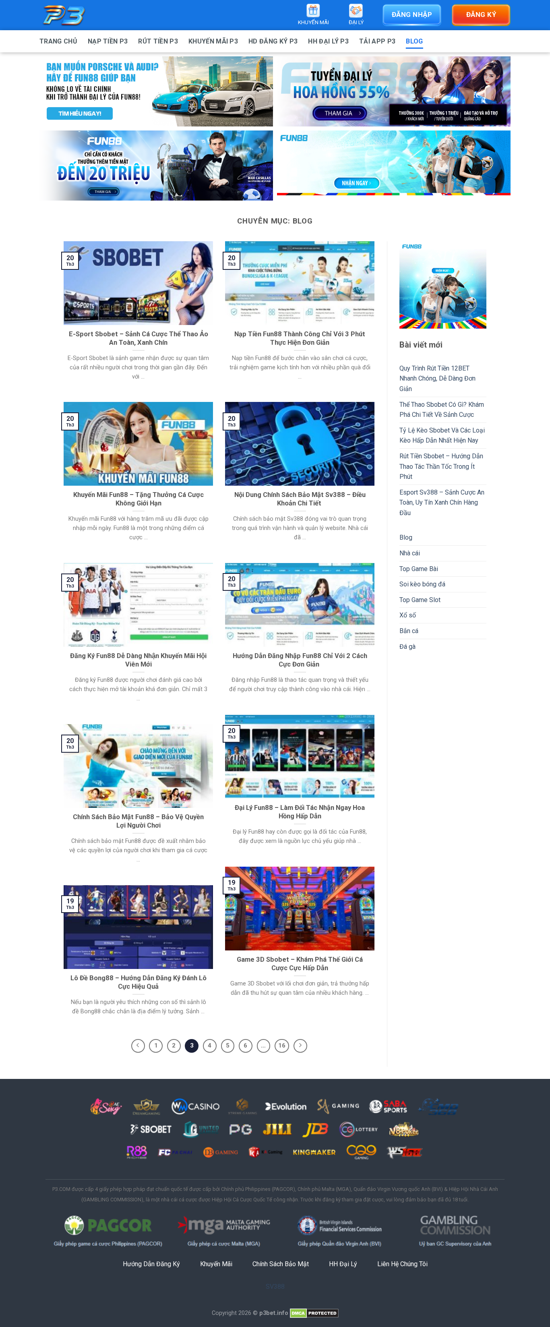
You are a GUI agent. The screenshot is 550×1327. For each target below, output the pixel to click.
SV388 (275, 1286)
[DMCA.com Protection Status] (314, 1313)
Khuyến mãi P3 (213, 41)
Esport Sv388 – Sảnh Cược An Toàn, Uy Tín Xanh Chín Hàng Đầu (441, 503)
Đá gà (407, 646)
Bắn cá (408, 631)
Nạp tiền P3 (108, 41)
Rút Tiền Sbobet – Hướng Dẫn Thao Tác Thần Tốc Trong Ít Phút (441, 466)
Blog (414, 41)
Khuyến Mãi (216, 1264)
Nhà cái (409, 553)
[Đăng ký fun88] (443, 285)
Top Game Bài (418, 569)
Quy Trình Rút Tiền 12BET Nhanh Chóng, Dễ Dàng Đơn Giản (437, 378)
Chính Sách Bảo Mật (280, 1264)
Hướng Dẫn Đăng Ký (151, 1264)
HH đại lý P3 (328, 41)
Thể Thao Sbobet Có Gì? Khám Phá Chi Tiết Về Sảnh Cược (441, 410)
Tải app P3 (377, 41)
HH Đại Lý (343, 1264)
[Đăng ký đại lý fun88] (156, 91)
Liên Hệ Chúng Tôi (402, 1264)
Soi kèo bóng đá (422, 584)
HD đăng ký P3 (273, 41)
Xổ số (407, 615)
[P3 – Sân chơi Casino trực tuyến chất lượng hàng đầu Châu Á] (79, 15)
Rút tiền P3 (158, 41)
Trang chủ (58, 41)
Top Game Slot (419, 600)
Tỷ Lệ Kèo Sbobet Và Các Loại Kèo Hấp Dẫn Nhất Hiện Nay (442, 435)
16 (281, 1045)
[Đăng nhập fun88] (394, 165)
